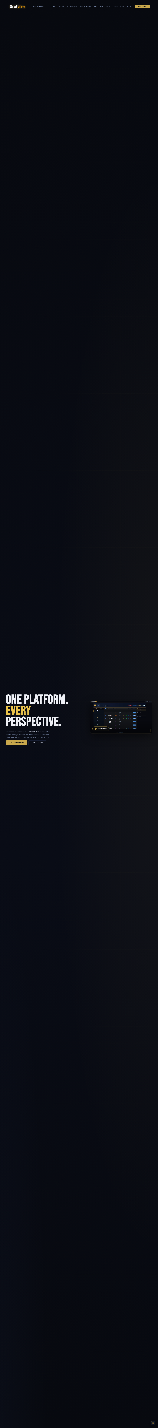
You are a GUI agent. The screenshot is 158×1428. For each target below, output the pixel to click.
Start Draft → (142, 6)
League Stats (118, 6)
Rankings (73, 6)
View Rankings (37, 743)
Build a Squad (105, 6)
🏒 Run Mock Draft (16, 743)
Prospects (62, 6)
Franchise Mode (85, 6)
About (129, 6)
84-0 (95, 6)
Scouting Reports (36, 6)
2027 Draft (51, 6)
